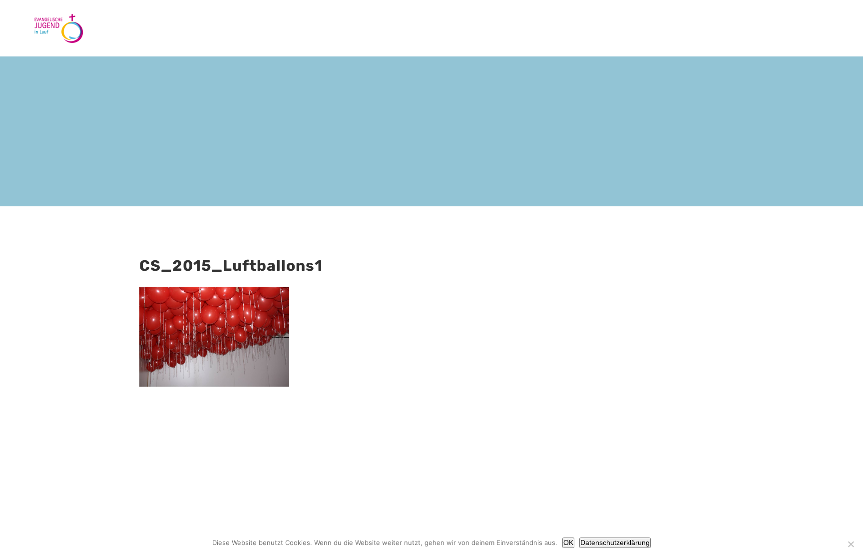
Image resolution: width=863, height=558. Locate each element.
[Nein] (851, 544)
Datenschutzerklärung (615, 543)
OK (568, 543)
